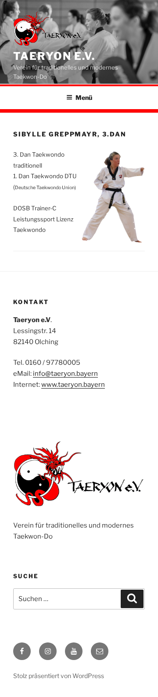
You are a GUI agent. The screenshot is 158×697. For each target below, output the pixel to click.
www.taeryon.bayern (73, 385)
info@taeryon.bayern (65, 374)
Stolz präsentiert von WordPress (58, 675)
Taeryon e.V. (54, 56)
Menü (83, 97)
